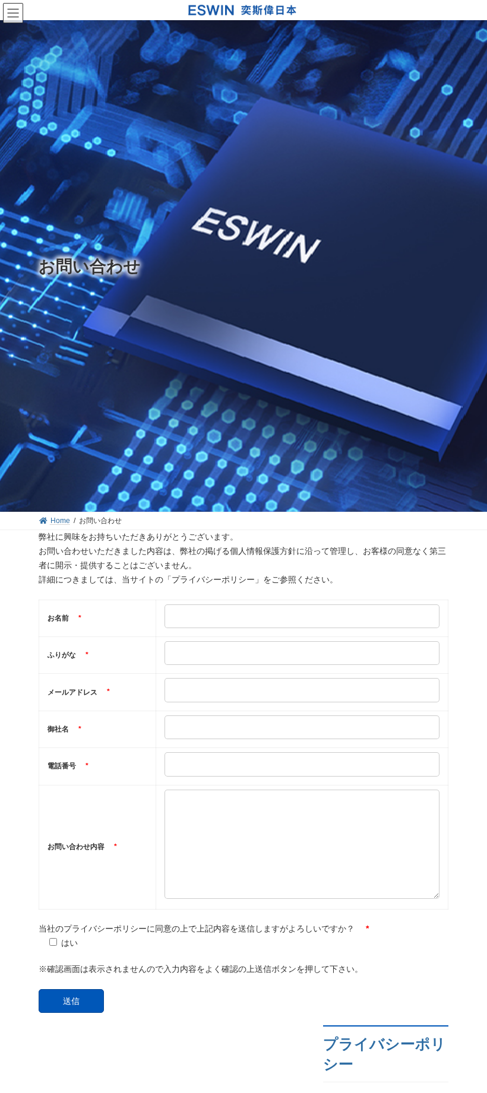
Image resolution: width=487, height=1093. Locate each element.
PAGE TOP (465, 1047)
